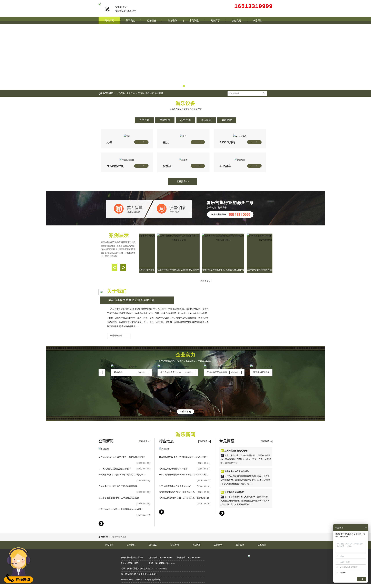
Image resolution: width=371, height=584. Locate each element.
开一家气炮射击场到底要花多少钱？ (115, 469)
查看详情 (184, 411)
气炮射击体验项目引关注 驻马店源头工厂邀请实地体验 (184, 498)
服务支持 (236, 20)
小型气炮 (140, 93)
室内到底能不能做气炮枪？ (236, 451)
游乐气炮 (156, 579)
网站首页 (109, 20)
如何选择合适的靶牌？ (234, 492)
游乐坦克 (150, 93)
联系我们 (257, 20)
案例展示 (215, 20)
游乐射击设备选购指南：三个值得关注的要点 (119, 498)
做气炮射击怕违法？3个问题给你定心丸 (177, 492)
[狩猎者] (183, 157)
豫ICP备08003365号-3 (131, 579)
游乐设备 (151, 20)
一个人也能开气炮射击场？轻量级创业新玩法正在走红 (183, 475)
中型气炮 (131, 93)
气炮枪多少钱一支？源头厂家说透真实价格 (118, 486)
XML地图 (147, 579)
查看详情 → (144, 441)
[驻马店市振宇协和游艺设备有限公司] (100, 4)
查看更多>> (183, 181)
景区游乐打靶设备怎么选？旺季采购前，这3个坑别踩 (183, 457)
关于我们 (130, 20)
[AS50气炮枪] (240, 134)
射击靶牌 (159, 93)
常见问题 (194, 20)
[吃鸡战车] (240, 157)
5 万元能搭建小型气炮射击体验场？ (175, 486)
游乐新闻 (172, 20)
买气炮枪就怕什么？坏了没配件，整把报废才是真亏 (122, 457)
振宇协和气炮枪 (119, 537)
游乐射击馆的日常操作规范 (236, 471)
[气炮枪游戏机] (127, 157)
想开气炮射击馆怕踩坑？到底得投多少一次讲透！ (121, 509)
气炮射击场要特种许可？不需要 (173, 469)
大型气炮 (121, 93)
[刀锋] (127, 134)
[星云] (183, 134)
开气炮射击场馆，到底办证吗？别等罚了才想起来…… (122, 475)
